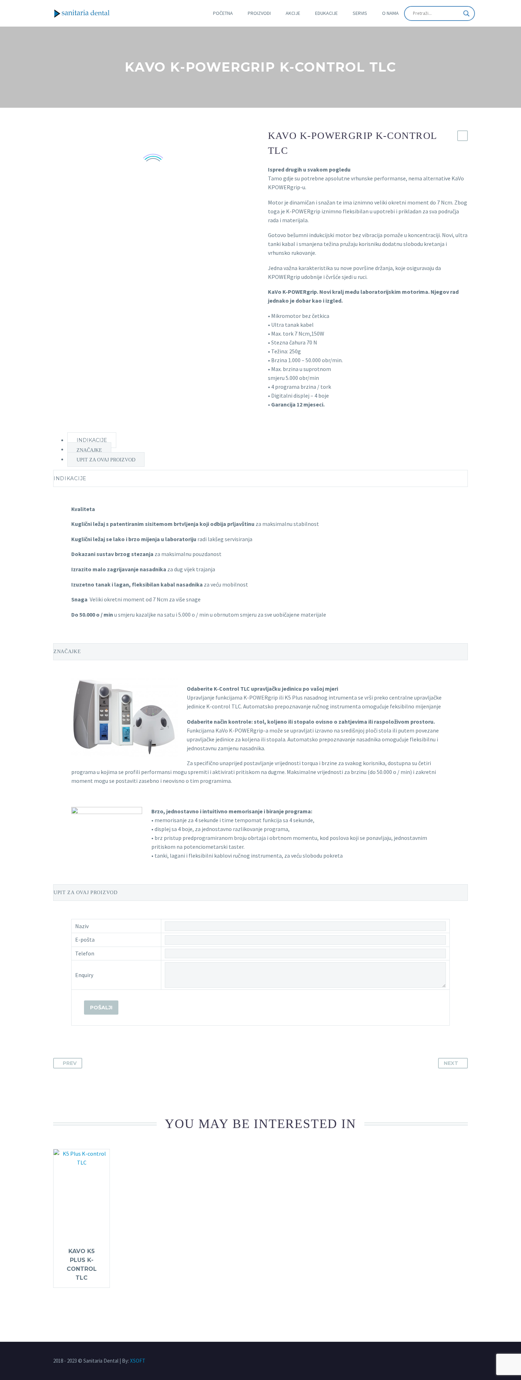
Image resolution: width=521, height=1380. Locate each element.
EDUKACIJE (326, 13)
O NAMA (390, 13)
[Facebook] (451, 1361)
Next (451, 1063)
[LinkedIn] (464, 1361)
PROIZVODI (259, 13)
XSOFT (137, 1360)
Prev (70, 1063)
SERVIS (360, 13)
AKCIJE (293, 13)
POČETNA (223, 13)
